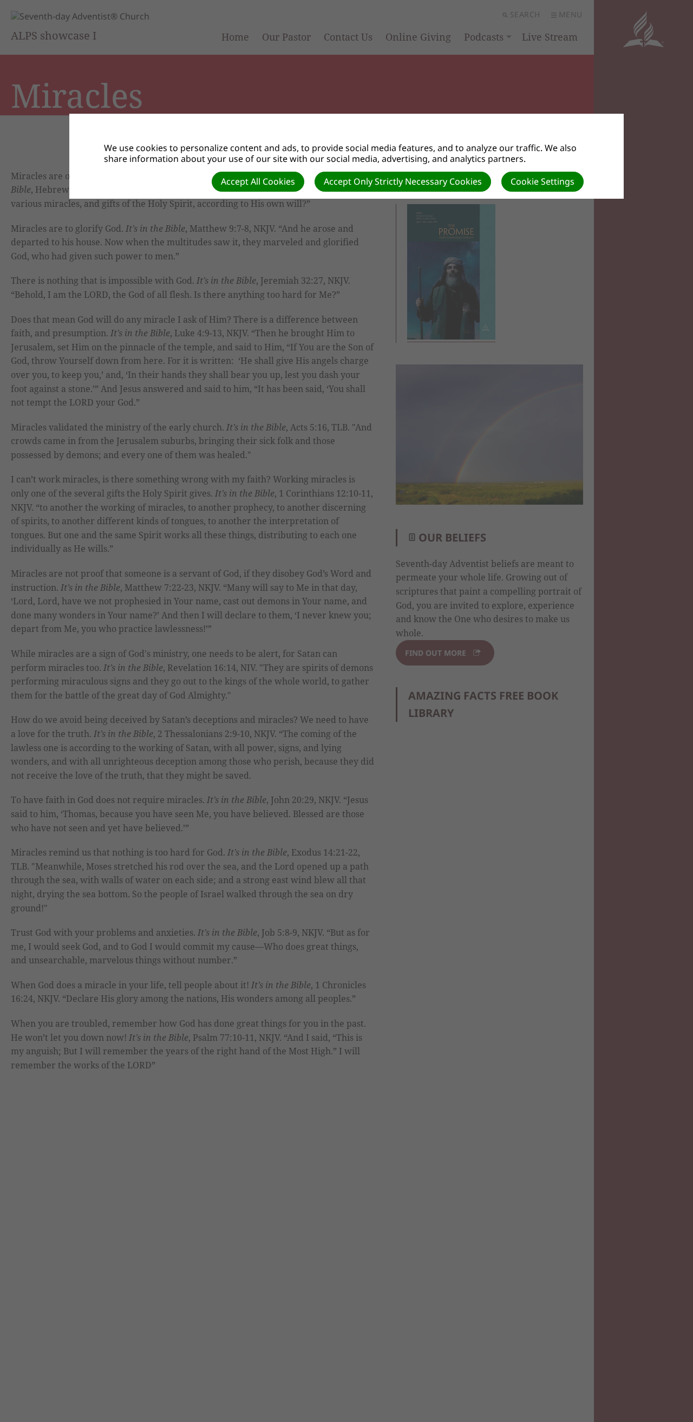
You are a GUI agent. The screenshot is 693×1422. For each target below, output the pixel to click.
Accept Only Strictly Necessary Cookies (403, 181)
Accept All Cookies (258, 181)
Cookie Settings (542, 181)
